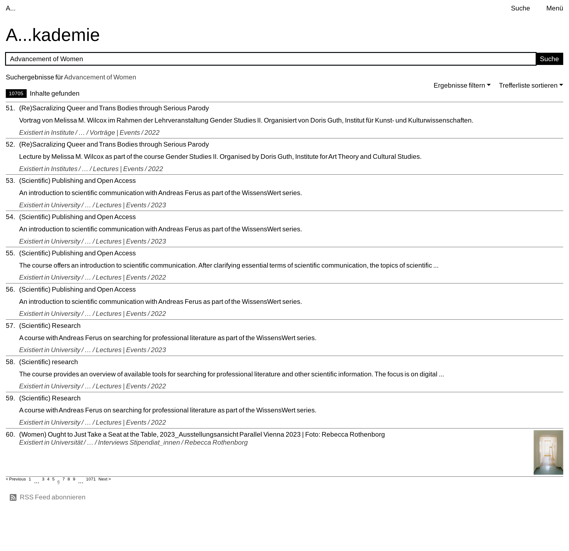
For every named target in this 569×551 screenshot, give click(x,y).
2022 (152, 132)
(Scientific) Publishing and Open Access (77, 180)
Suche (520, 8)
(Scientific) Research (50, 325)
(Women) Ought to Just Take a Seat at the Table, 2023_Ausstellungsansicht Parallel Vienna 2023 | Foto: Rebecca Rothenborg (202, 434)
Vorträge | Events (115, 132)
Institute (62, 132)
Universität (67, 442)
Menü (554, 8)
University (65, 205)
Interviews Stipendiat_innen (139, 442)
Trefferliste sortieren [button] (528, 85)
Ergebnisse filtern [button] (459, 85)
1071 (91, 479)
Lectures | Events (118, 168)
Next (102, 479)
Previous (17, 479)
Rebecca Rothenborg (216, 442)
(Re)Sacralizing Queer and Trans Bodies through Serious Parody (114, 108)
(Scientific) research (48, 361)
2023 (158, 205)
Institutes (64, 168)
